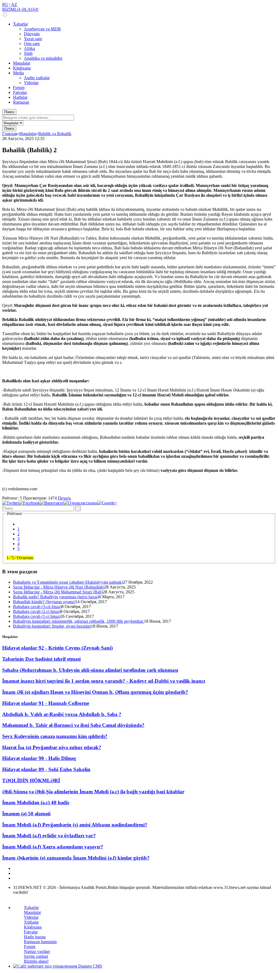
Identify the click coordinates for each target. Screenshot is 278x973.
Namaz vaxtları (37, 951)
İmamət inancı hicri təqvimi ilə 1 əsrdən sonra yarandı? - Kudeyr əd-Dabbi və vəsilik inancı (103, 681)
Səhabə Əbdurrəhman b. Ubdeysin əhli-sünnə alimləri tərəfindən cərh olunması (90, 670)
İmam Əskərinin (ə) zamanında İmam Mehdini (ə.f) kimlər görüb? (76, 858)
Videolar (31, 82)
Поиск (9, 112)
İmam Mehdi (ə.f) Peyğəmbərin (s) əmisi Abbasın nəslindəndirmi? (74, 825)
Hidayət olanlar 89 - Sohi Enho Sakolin (46, 769)
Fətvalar (20, 92)
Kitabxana (22, 68)
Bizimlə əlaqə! (36, 961)
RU (5, 4)
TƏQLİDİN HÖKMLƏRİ (31, 780)
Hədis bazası (35, 936)
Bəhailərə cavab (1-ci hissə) (36, 616)
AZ (14, 4)
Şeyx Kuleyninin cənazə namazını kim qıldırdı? (55, 736)
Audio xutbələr (37, 77)
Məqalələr (21, 63)
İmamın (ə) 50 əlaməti (26, 813)
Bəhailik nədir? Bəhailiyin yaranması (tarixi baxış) (56, 596)
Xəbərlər (20, 24)
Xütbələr (31, 922)
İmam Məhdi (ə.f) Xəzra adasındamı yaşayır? (52, 847)
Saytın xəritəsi (36, 956)
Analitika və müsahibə (43, 58)
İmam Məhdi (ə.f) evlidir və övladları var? (49, 835)
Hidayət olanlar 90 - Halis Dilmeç (39, 758)
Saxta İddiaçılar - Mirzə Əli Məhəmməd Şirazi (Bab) (58, 592)
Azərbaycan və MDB (42, 29)
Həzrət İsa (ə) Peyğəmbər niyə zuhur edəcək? (51, 747)
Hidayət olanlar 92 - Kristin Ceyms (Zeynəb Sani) (57, 648)
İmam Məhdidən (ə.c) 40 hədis (35, 802)
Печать (64, 498)
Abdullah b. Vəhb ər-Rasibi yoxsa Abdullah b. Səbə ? (61, 714)
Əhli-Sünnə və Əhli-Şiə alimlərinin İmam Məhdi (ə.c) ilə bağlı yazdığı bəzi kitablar (93, 791)
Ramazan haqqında (40, 941)
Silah (28, 53)
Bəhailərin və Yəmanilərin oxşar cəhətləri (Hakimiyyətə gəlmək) (68, 582)
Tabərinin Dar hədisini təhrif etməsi (41, 659)
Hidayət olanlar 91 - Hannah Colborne (45, 703)
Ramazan (21, 102)
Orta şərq (32, 43)
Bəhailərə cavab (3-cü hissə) (37, 606)
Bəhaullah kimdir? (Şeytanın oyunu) (44, 601)
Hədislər (20, 97)
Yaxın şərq (33, 38)
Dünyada (32, 33)
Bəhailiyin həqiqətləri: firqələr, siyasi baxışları (52, 626)
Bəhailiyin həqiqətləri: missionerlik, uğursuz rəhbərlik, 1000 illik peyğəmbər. (78, 621)
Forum (18, 87)
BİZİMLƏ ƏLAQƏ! (20, 9)
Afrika (29, 48)
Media (18, 73)
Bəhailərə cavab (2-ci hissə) (36, 611)
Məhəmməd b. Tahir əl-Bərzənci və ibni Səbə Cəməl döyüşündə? (73, 725)
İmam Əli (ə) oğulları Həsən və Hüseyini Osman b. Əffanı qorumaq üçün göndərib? (95, 692)
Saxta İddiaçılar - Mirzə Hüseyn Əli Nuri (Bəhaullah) (58, 587)
